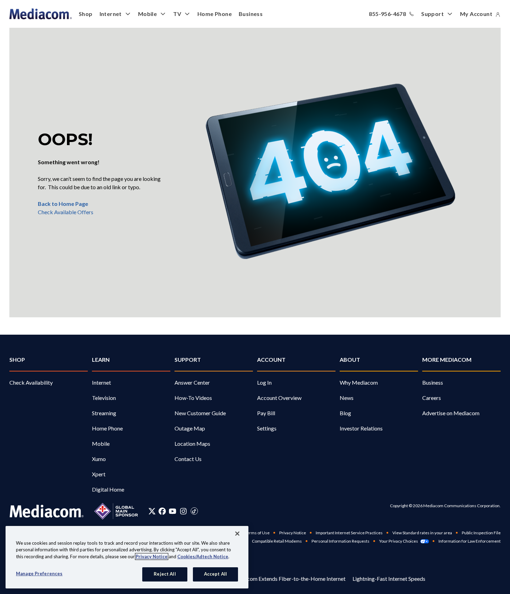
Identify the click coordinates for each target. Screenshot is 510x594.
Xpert (98, 474)
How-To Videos (193, 397)
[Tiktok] (194, 511)
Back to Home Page (63, 203)
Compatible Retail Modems (277, 541)
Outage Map (190, 428)
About (350, 359)
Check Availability (31, 382)
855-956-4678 (387, 13)
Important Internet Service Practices (349, 532)
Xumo (99, 458)
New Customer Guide (200, 413)
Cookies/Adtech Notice (202, 556)
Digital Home (108, 489)
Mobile (147, 13)
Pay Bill (266, 413)
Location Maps (192, 443)
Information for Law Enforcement (470, 541)
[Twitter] (152, 511)
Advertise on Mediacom (450, 413)
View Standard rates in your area (422, 532)
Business (251, 13)
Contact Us (188, 458)
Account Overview (279, 397)
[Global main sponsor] (116, 511)
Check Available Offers (65, 212)
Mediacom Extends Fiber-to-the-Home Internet (288, 578)
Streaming (104, 413)
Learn (101, 359)
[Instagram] (183, 511)
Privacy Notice (292, 532)
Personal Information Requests (340, 541)
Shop (86, 13)
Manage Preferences (39, 573)
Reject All (165, 574)
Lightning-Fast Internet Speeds (388, 578)
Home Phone (214, 13)
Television (104, 397)
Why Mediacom (359, 382)
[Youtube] (172, 511)
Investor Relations (361, 428)
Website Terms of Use (249, 532)
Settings (267, 428)
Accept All (215, 574)
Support (432, 13)
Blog (345, 413)
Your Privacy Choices (398, 541)
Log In (264, 382)
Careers (431, 397)
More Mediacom (446, 359)
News (347, 397)
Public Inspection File (481, 532)
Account (271, 359)
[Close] (237, 533)
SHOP (17, 359)
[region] (127, 557)
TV (177, 13)
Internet (111, 13)
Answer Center (192, 382)
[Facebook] (162, 511)
